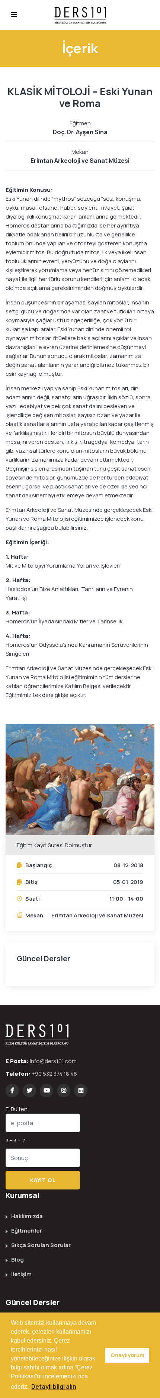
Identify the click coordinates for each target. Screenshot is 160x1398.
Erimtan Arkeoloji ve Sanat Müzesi (80, 160)
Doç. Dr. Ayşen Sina (80, 132)
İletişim (21, 1274)
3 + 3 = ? (15, 1140)
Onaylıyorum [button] (127, 1355)
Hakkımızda (27, 1216)
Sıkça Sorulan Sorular (41, 1245)
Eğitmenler (26, 1230)
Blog (17, 1259)
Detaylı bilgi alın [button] (53, 1386)
